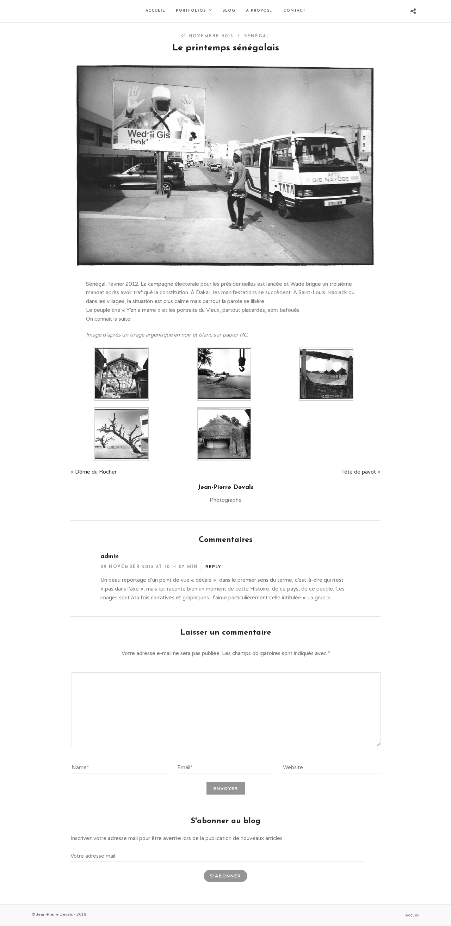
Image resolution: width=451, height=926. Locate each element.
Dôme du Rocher (96, 472)
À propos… (259, 11)
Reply (213, 566)
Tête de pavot (358, 472)
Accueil (155, 11)
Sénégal (257, 36)
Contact (294, 11)
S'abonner (225, 875)
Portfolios (191, 11)
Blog (228, 11)
